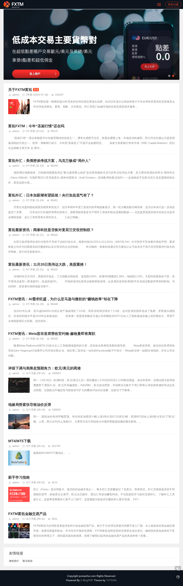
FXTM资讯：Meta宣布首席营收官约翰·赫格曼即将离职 (51, 334)
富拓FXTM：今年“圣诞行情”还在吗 (36, 126)
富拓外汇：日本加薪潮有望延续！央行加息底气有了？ (51, 195)
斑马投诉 (28, 560)
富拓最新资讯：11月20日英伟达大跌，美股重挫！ (47, 264)
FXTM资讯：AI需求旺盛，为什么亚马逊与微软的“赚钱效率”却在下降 (63, 299)
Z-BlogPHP (86, 580)
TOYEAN (111, 580)
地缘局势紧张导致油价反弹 (29, 405)
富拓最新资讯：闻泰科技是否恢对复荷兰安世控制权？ (51, 230)
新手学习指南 (19, 477)
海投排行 (14, 560)
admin (15, 94)
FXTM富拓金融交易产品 (27, 514)
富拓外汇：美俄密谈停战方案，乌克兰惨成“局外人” (49, 161)
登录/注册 (173, 4)
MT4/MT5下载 (19, 441)
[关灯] (178, 577)
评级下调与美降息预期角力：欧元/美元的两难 (44, 368)
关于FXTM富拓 (20, 90)
